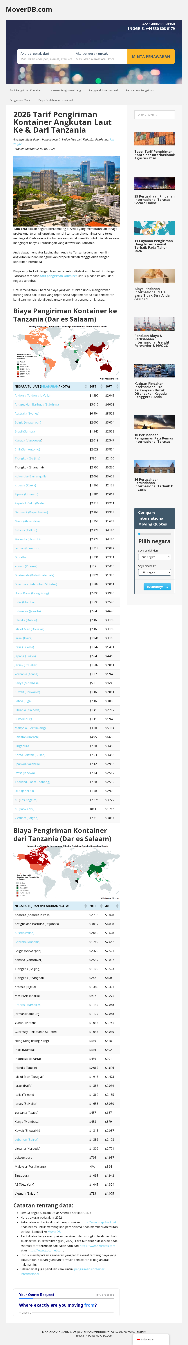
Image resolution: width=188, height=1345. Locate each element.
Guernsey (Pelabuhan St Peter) (36, 584)
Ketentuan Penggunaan (107, 1332)
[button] (85, 386)
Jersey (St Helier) (26, 665)
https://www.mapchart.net (98, 1222)
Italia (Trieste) (24, 647)
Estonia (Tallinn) (26, 530)
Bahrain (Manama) (27, 942)
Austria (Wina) (24, 933)
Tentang (55, 1332)
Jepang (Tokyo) (25, 656)
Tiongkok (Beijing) (27, 458)
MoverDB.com (29, 9)
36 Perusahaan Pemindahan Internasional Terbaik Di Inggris (154, 484)
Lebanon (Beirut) (26, 1140)
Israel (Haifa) (23, 638)
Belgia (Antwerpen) (28, 422)
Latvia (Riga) (23, 701)
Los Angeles (28, 800)
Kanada (20, 440)
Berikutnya (155, 587)
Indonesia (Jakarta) (28, 611)
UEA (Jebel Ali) (24, 791)
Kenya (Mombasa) (27, 683)
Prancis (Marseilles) (28, 1005)
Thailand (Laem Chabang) (32, 782)
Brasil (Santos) (25, 431)
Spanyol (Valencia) (27, 764)
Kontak (66, 1332)
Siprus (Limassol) (26, 494)
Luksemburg (23, 719)
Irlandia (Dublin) (26, 620)
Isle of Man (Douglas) (29, 629)
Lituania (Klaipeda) (27, 710)
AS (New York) (24, 809)
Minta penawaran (151, 56)
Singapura (22, 746)
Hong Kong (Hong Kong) (32, 593)
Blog (45, 1332)
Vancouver (34, 440)
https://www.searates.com (97, 1246)
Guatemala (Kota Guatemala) (34, 575)
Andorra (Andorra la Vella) (32, 395)
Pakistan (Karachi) (27, 737)
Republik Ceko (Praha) (30, 503)
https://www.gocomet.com (45, 1250)
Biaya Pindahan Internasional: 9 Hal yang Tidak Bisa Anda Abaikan (152, 293)
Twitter (141, 1332)
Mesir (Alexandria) (27, 521)
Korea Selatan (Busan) (30, 755)
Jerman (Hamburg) (27, 548)
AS (16, 800)
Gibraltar (21, 557)
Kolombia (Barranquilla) (31, 476)
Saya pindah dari (148, 550)
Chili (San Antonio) (27, 449)
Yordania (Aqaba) (26, 674)
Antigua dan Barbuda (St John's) (37, 404)
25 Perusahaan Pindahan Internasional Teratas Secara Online (154, 199)
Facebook (129, 1332)
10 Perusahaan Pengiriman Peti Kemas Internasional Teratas (153, 438)
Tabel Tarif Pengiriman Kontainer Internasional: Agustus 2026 (154, 154)
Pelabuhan (50, 386)
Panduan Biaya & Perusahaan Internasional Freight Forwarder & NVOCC (151, 340)
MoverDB (54, 1232)
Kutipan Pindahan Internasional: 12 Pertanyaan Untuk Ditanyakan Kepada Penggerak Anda (150, 390)
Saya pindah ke (147, 566)
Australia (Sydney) (27, 413)
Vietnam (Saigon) (26, 818)
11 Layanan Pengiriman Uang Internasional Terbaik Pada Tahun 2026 (153, 246)
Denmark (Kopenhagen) (31, 512)
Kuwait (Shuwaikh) (27, 692)
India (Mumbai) (25, 602)
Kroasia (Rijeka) (25, 485)
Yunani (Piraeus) (26, 566)
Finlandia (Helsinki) (28, 539)
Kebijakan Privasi (82, 1332)
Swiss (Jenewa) (25, 773)
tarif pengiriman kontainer (58, 276)
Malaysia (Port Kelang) (30, 728)
